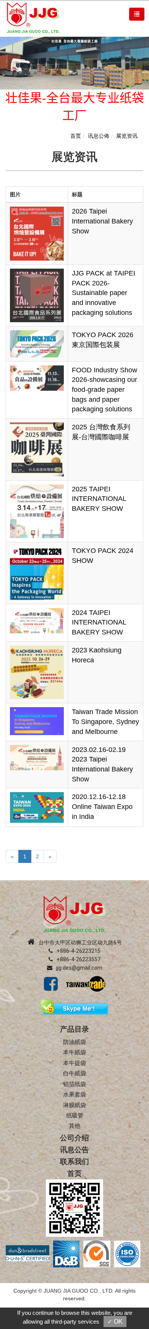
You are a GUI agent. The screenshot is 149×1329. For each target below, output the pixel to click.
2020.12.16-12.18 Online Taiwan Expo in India (102, 806)
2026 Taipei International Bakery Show (102, 221)
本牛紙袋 (74, 1052)
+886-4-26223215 (78, 951)
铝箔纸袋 (74, 1084)
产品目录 (74, 1029)
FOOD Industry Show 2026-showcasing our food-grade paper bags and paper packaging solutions (104, 389)
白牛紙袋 (74, 1073)
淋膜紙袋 (74, 1105)
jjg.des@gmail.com (79, 968)
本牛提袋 (74, 1063)
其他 (74, 1125)
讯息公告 (74, 1150)
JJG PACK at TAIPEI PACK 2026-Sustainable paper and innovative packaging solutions (103, 292)
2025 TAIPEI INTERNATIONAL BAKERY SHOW (99, 498)
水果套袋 (74, 1094)
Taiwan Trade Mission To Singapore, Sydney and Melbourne (105, 721)
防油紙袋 (74, 1042)
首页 (75, 136)
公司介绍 (74, 1138)
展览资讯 (127, 136)
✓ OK (115, 1321)
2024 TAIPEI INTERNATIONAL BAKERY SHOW (99, 622)
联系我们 (74, 1162)
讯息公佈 (98, 136)
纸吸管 (74, 1115)
